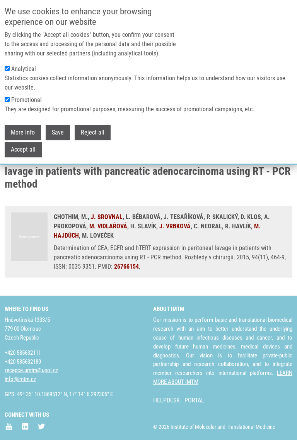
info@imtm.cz (20, 379)
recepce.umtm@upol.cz (31, 370)
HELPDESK (166, 400)
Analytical (23, 68)
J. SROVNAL (107, 217)
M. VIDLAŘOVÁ (108, 226)
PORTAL (194, 400)
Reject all (92, 132)
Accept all (23, 149)
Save (58, 132)
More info (23, 132)
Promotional (26, 100)
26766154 (126, 266)
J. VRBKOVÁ (175, 226)
